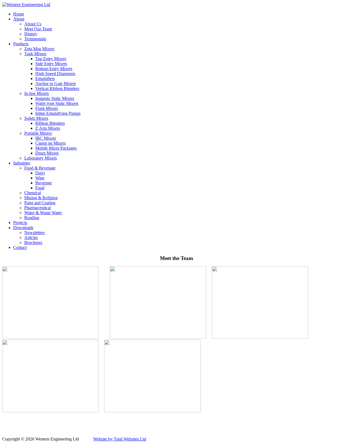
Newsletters (34, 232)
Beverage (43, 182)
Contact (20, 247)
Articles (31, 237)
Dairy (40, 173)
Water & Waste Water (43, 212)
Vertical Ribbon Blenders (57, 88)
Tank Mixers (35, 53)
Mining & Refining (41, 197)
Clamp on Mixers (50, 143)
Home (18, 14)
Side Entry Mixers (51, 63)
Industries (21, 163)
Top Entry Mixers (50, 58)
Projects (20, 222)
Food (39, 187)
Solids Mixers (36, 118)
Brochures (33, 242)
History (30, 33)
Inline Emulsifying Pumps (58, 113)
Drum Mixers (47, 153)
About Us (32, 24)
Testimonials (35, 38)
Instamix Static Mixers (54, 98)
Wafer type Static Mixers (56, 103)
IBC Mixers (45, 138)
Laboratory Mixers (40, 158)
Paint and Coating (39, 202)
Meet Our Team (38, 28)
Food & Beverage (39, 168)
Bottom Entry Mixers (53, 68)
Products (20, 43)
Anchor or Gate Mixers (55, 83)
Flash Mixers (46, 108)
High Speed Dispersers (55, 73)
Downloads (23, 227)
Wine (39, 178)
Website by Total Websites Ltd (119, 439)
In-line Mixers (36, 93)
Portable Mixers (38, 133)
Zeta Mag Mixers (39, 48)
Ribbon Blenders (50, 123)
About (18, 19)
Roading (31, 217)
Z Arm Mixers (47, 128)
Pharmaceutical (37, 207)
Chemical (32, 192)
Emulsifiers (45, 78)
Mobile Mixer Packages (56, 148)
